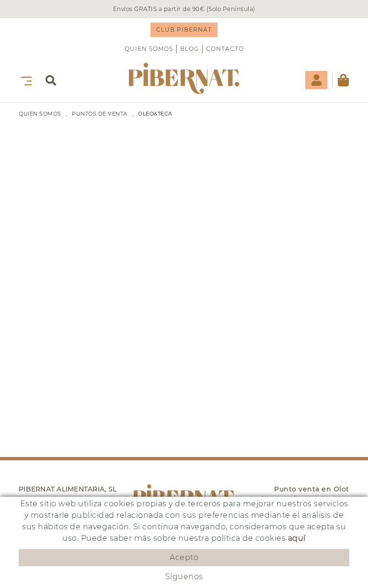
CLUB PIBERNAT (184, 29)
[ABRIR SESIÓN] (316, 80)
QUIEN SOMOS (149, 48)
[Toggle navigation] (24, 80)
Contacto (225, 48)
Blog (189, 48)
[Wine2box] (184, 78)
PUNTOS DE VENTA (99, 113)
